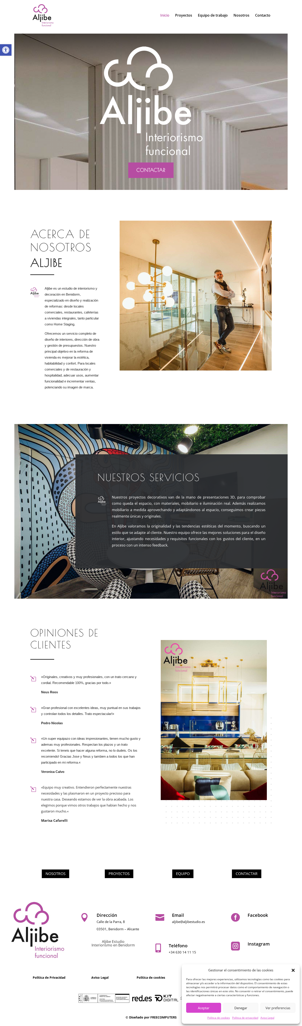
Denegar (240, 1008)
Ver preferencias (278, 1008)
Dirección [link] (107, 915)
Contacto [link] (262, 16)
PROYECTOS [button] (119, 873)
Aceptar (203, 1008)
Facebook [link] (258, 915)
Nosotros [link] (241, 16)
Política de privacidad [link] (245, 1018)
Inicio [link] (164, 16)
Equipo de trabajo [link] (213, 16)
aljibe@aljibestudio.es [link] (188, 921)
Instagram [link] (259, 944)
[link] (5, 50)
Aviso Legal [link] (267, 1018)
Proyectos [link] (183, 16)
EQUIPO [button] (183, 873)
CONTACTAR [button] (150, 170)
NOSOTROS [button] (55, 873)
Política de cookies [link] (218, 1018)
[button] (293, 970)
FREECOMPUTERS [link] (163, 1017)
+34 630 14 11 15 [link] (182, 952)
